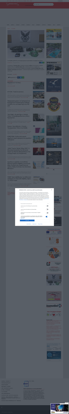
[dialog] (34, 207)
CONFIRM (27, 220)
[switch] (47, 206)
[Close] (52, 190)
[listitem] (34, 203)
